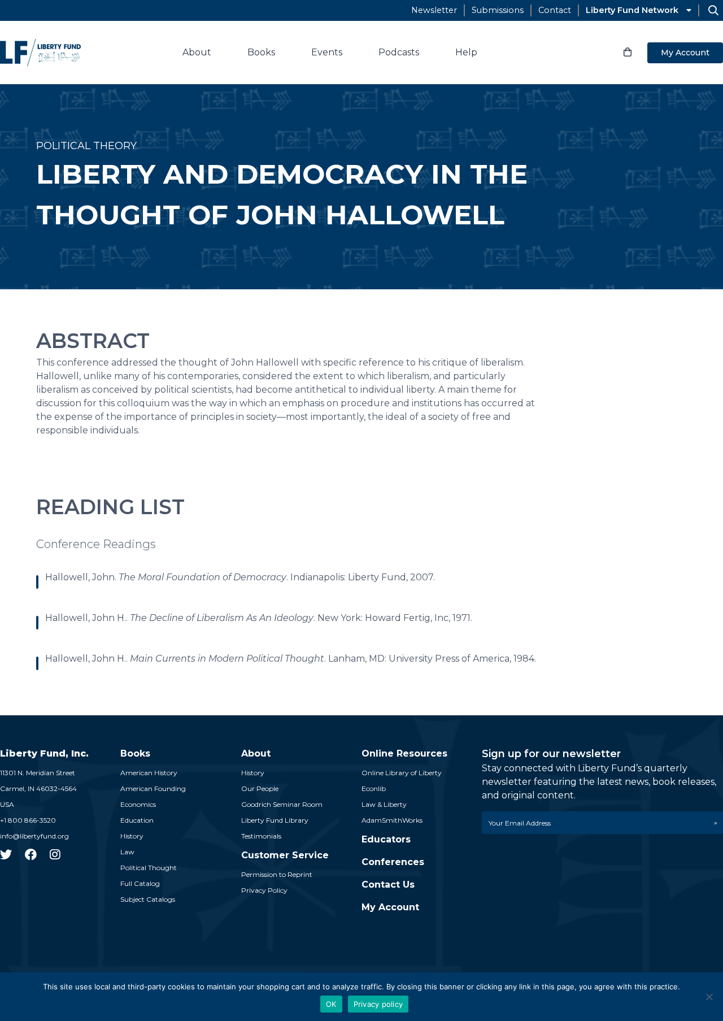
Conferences (393, 862)
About (196, 52)
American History (148, 772)
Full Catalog (140, 883)
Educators (386, 839)
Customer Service (285, 855)
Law (127, 852)
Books (261, 52)
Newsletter (434, 10)
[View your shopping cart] (627, 52)
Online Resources (404, 753)
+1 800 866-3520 (28, 820)
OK (331, 1004)
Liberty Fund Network (632, 10)
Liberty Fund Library (274, 820)
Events (326, 52)
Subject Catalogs (147, 899)
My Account (685, 52)
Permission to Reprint (276, 874)
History (131, 836)
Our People (259, 788)
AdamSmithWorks (392, 820)
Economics (138, 804)
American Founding (153, 788)
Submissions (498, 10)
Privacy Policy (264, 890)
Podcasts (398, 52)
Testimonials (261, 836)
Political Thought (148, 867)
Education (137, 820)
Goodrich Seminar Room (282, 804)
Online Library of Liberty (402, 772)
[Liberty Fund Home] (40, 52)
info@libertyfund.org (34, 836)
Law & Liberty (384, 804)
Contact (554, 10)
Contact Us (388, 884)
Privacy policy (378, 1004)
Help (466, 52)
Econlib (374, 788)
